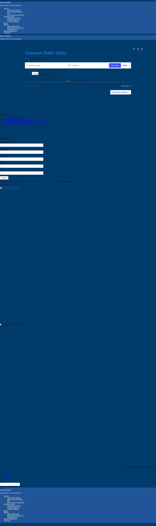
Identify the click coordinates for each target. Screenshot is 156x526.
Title (1, 170)
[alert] (78, 81)
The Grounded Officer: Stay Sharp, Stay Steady (17, 123)
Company (3, 163)
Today (35, 73)
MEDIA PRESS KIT (13, 26)
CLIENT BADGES (13, 21)
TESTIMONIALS (12, 29)
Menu (1, 1)
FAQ (8, 13)
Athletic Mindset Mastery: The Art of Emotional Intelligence (21, 120)
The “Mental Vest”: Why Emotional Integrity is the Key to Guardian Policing (25, 121)
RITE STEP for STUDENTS (15, 15)
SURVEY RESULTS (13, 20)
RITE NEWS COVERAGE (15, 28)
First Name (3, 149)
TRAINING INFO (9, 16)
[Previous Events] (26, 73)
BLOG (6, 23)
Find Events (115, 65)
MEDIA (6, 25)
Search (2, 482)
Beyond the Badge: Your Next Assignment (16, 118)
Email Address (4, 142)
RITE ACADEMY (5, 2)
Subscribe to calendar (119, 92)
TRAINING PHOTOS (13, 18)
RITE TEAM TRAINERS (15, 12)
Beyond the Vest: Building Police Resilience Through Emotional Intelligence (25, 124)
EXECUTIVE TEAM (13, 10)
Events (27, 58)
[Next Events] (29, 73)
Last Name (3, 156)
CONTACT (7, 33)
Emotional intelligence (119, 467)
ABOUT (6, 8)
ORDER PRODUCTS (10, 31)
